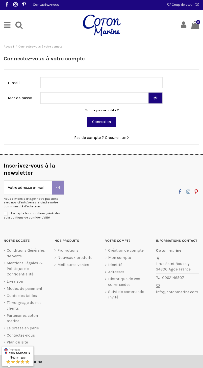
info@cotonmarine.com (177, 292)
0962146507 (173, 277)
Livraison (15, 281)
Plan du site (17, 342)
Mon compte (119, 257)
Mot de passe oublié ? (101, 110)
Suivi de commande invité (126, 294)
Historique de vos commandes (124, 281)
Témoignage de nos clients (24, 305)
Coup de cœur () (185, 4)
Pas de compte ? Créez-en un (100, 137)
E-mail (14, 82)
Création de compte (126, 250)
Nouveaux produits (74, 257)
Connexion (101, 121)
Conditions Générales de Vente (26, 253)
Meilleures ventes (73, 264)
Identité (115, 264)
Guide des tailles (22, 295)
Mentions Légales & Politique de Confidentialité (25, 268)
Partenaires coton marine (22, 318)
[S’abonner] (58, 188)
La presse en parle (23, 328)
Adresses (116, 272)
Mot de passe (20, 98)
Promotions (67, 250)
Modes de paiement (24, 288)
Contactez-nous (46, 4)
